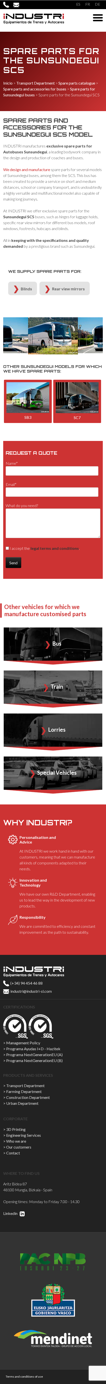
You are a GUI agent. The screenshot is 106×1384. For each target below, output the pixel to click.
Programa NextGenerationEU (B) (34, 1060)
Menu (98, 18)
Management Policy (23, 1042)
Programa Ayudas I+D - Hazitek (33, 1048)
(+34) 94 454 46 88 (26, 983)
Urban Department (22, 1103)
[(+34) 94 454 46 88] (8, 4)
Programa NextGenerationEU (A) (34, 1054)
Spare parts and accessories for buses (34, 89)
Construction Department (28, 1097)
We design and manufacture (26, 169)
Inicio (8, 83)
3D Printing (16, 1129)
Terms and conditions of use (24, 1376)
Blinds (26, 288)
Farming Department (24, 1091)
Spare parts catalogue (76, 83)
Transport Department (35, 83)
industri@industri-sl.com (31, 991)
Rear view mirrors (68, 288)
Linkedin (10, 1213)
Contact (13, 1153)
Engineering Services (23, 1135)
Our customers (18, 1147)
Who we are (16, 1141)
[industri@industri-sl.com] (18, 4)
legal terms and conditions (55, 548)
